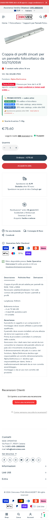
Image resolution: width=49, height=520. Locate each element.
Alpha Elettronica (18, 79)
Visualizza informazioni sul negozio (19, 267)
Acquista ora (24, 166)
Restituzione (15, 210)
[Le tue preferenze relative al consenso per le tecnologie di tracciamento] (44, 515)
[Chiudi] (45, 2)
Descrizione (9, 277)
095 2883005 (36, 8)
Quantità (6, 143)
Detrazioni (38, 277)
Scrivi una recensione (24, 402)
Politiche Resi (24, 277)
